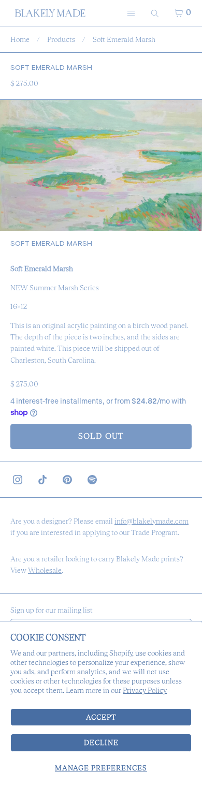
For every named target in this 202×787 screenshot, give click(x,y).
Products (61, 39)
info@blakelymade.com (151, 521)
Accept (101, 717)
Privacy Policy (145, 690)
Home (20, 39)
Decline (101, 742)
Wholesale (45, 570)
